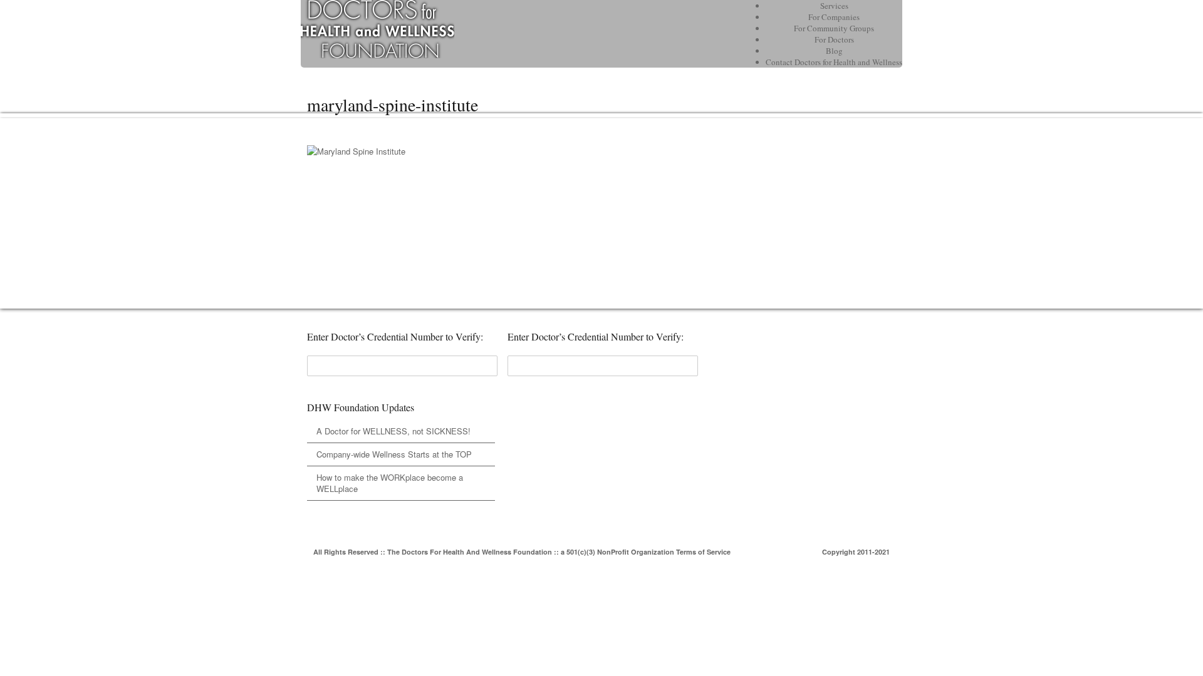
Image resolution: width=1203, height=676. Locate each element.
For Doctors (834, 39)
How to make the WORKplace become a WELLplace (389, 482)
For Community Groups (834, 28)
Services (834, 5)
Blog (834, 50)
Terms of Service (703, 551)
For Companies (834, 17)
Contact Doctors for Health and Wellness (834, 62)
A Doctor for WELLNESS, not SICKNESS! (393, 431)
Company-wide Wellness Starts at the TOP (394, 454)
